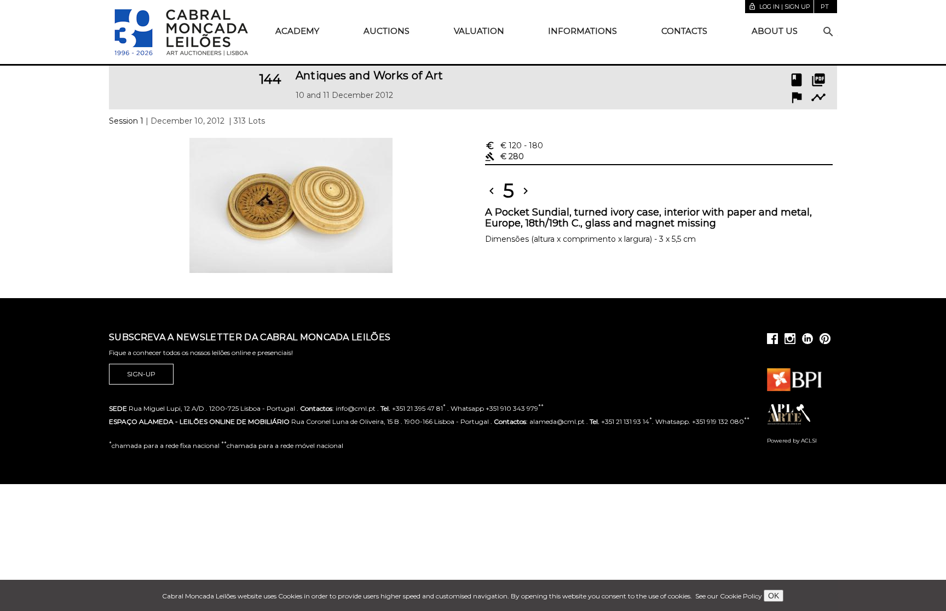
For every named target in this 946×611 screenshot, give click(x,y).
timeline (818, 97)
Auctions (386, 31)
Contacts (684, 31)
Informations (582, 31)
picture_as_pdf (818, 80)
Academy (297, 31)
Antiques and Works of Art (369, 75)
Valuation (479, 31)
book (796, 80)
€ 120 (514, 145)
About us (775, 31)
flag (796, 97)
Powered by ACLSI (792, 440)
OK (773, 595)
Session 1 (126, 121)
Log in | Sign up (779, 6)
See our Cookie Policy (728, 596)
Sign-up (141, 374)
